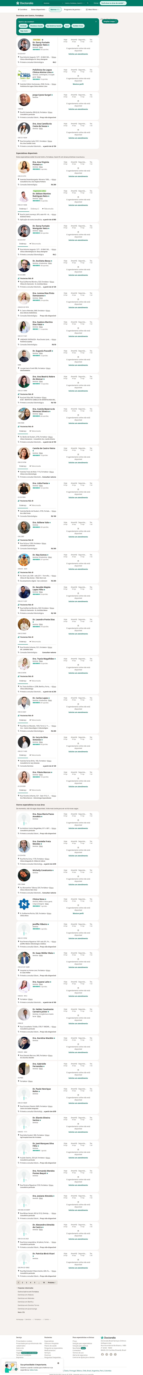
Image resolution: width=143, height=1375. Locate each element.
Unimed (23, 26)
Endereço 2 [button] (35, 209)
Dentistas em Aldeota (26, 1295)
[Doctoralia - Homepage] (28, 3)
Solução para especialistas (82, 1343)
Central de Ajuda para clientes (84, 1357)
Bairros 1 (54, 9)
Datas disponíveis (38, 9)
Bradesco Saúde (36, 26)
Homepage (19, 1319)
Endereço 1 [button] (23, 209)
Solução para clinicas (80, 1346)
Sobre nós (20, 1348)
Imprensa (19, 1357)
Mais (41, 47)
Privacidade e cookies (24, 1341)
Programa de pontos (72, 9)
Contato (19, 1350)
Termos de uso (78, 1353)
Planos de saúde (50, 1346)
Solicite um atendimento (78, 54)
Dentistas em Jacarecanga (27, 1309)
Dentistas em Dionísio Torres (28, 1305)
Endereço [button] (22, 244)
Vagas (26, 1353)
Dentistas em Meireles (26, 1298)
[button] (96, 22)
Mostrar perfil (78, 84)
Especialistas (49, 1341)
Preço (75, 1341)
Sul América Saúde (54, 26)
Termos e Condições (23, 1355)
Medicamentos (49, 1350)
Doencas (47, 1355)
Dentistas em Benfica (25, 1302)
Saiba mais (34, 1370)
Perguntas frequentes (52, 1357)
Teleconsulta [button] (48, 209)
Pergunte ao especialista (53, 1348)
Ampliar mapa (109, 21)
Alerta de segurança (80, 1355)
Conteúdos (77, 1350)
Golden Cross (78, 26)
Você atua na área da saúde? (112, 3)
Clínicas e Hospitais (51, 1343)
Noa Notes (79, 1348)
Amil (67, 26)
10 (44, 1282)
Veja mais (24, 31)
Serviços (47, 1353)
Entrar (96, 3)
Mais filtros (92, 9)
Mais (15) (21, 1312)
